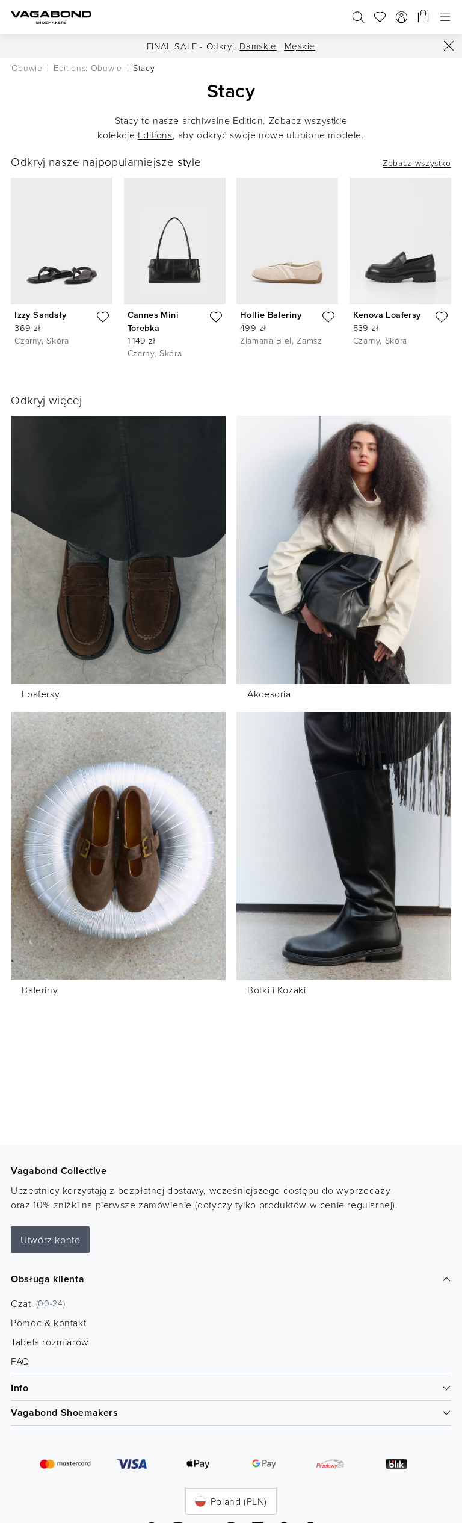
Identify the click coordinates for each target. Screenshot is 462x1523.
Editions (155, 134)
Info (19, 1388)
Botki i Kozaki (276, 989)
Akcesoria (269, 693)
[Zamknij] (449, 46)
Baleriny (40, 989)
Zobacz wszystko (417, 163)
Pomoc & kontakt (48, 1322)
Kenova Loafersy (387, 314)
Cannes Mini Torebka (153, 320)
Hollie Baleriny (270, 314)
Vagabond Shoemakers (64, 1413)
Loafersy (41, 693)
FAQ (20, 1361)
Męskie (300, 46)
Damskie (257, 46)
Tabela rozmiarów (50, 1341)
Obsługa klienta (47, 1279)
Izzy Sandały (40, 314)
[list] (231, 270)
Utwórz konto (50, 1239)
